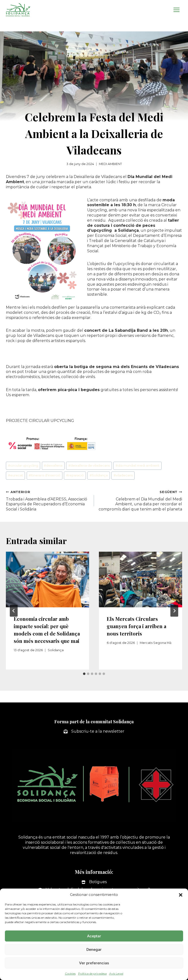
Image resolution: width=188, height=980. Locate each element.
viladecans (123, 475)
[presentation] (47, 579)
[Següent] (174, 611)
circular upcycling (23, 465)
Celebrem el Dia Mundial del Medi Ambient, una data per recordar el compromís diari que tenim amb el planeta (140, 500)
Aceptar (94, 936)
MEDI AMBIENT (110, 164)
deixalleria (53, 465)
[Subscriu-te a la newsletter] (94, 731)
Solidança (99, 475)
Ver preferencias (94, 963)
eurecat (15, 475)
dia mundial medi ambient (137, 465)
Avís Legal (116, 973)
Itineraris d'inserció (44, 475)
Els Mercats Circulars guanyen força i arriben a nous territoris (136, 626)
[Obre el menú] (176, 10)
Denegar (94, 949)
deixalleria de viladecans (89, 465)
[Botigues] (94, 882)
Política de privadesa (92, 973)
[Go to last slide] (14, 611)
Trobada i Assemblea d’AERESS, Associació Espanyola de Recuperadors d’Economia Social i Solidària (46, 500)
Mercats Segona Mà (155, 643)
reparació (75, 475)
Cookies (70, 973)
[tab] (84, 674)
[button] (180, 894)
